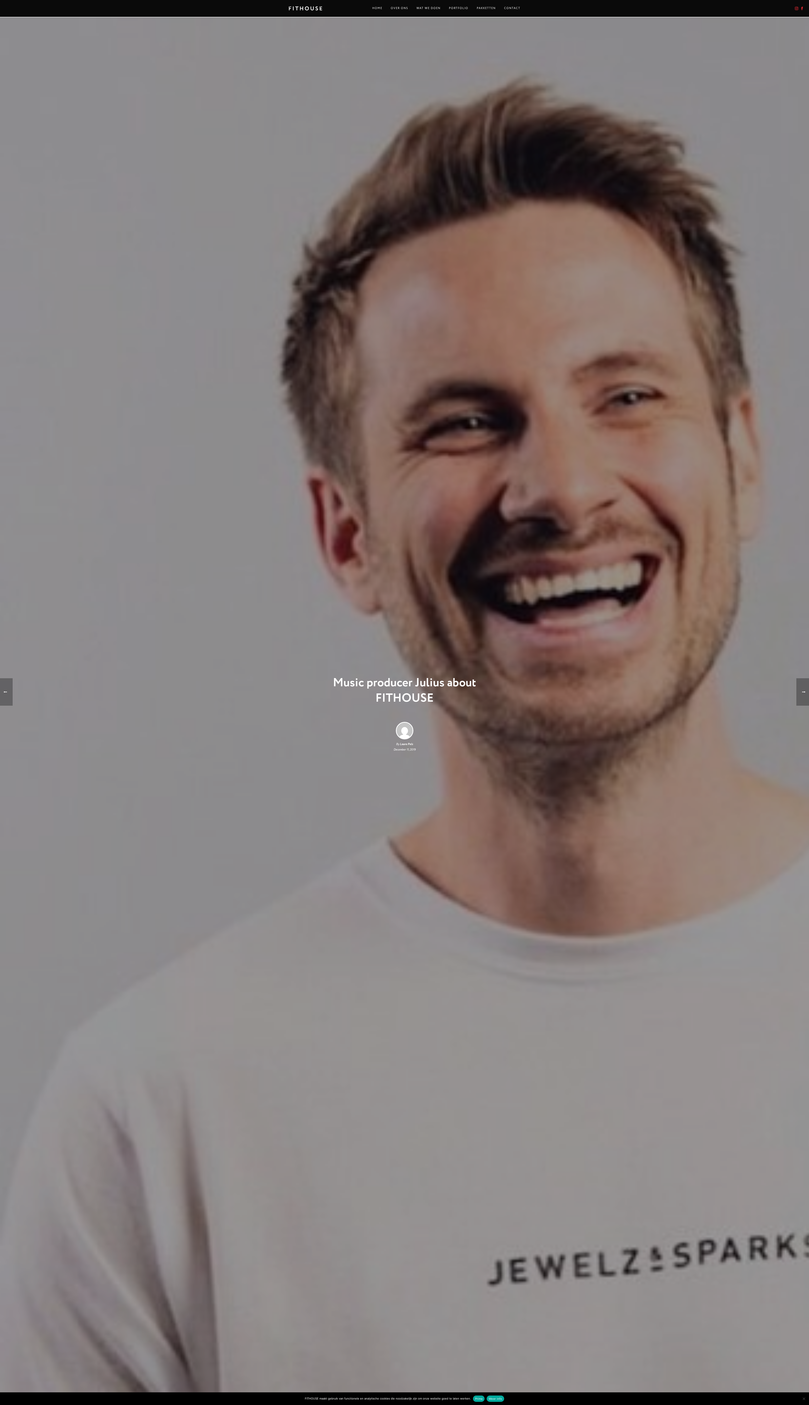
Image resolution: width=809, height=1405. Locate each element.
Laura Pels (406, 744)
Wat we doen (429, 8)
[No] (804, 1399)
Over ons (399, 8)
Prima (478, 1398)
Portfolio (458, 8)
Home (377, 8)
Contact (512, 8)
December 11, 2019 (405, 750)
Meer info (495, 1398)
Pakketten (486, 8)
